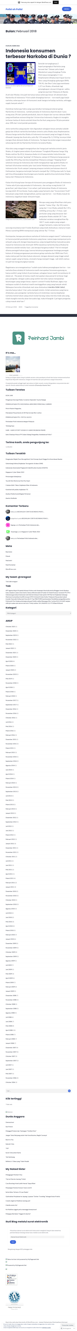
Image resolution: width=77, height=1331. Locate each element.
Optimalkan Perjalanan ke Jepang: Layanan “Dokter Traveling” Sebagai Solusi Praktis (33, 1196)
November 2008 (11, 1000)
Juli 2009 (8, 965)
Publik (34, 601)
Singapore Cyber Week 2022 (15, 472)
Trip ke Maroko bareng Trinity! (16, 1179)
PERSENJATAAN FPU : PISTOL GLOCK (19, 417)
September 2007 (11, 1060)
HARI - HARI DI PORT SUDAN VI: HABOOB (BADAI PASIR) (25, 430)
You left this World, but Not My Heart (18, 481)
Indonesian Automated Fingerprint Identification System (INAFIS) (27, 468)
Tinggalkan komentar (31, 307)
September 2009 (11, 956)
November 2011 (11, 852)
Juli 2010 (8, 913)
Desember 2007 (11, 1047)
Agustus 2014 (10, 765)
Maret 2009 (9, 982)
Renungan (45, 601)
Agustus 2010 (10, 909)
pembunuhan (47, 599)
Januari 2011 (10, 887)
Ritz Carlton (52, 601)
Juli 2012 (8, 826)
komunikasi (16, 597)
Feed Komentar (10, 565)
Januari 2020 (10, 670)
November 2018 (11, 683)
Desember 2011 (11, 848)
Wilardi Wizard (58, 603)
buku (7, 593)
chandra (11, 593)
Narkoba (16, 46)
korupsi (27, 597)
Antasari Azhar (28, 590)
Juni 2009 (9, 969)
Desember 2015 (11, 739)
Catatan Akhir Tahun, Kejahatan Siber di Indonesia (21, 485)
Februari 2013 (10, 809)
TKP (7, 1148)
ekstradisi (37, 593)
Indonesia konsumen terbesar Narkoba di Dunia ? (38, 54)
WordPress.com (11, 569)
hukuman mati (23, 595)
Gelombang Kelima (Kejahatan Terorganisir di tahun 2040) (24, 463)
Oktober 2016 (10, 718)
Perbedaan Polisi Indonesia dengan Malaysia (20, 421)
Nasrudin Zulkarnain (17, 599)
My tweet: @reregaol (18, 577)
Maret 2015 (9, 748)
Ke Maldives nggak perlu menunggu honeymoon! (21, 1209)
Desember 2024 (11, 631)
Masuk (8, 556)
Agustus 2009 (10, 961)
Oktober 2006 (10, 1082)
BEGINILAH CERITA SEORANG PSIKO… (30, 512)
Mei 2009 (9, 974)
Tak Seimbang (10, 1157)
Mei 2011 (9, 869)
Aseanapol (40, 590)
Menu (66, 9)
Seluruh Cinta (10, 1144)
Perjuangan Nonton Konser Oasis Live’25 (19, 1188)
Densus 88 (30, 593)
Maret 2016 (9, 731)
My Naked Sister (15, 1169)
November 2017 (11, 700)
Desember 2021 (11, 652)
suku (16, 603)
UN (39, 603)
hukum (8, 46)
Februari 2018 (10, 696)
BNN (20, 307)
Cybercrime (18, 593)
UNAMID (44, 603)
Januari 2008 (10, 1043)
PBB (36, 599)
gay (13, 595)
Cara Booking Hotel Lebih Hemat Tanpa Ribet (20, 1183)
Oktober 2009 (10, 952)
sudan (13, 603)
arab (34, 590)
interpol (36, 595)
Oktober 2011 (10, 856)
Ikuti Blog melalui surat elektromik (27, 1221)
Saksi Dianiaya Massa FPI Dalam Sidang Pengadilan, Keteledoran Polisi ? (29, 434)
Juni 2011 (9, 865)
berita (52, 590)
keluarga (64, 595)
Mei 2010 (9, 922)
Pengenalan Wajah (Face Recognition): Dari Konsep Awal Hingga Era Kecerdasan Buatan (34, 459)
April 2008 (9, 1030)
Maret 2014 (9, 778)
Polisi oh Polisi (14, 9)
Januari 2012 (10, 843)
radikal (39, 601)
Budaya (66, 590)
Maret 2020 (9, 665)
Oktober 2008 (10, 1004)
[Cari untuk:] (38, 1091)
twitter (36, 603)
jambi (45, 595)
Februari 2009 (10, 987)
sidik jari (8, 603)
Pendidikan (55, 599)
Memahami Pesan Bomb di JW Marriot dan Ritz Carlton (24, 413)
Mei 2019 (9, 678)
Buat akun (9, 552)
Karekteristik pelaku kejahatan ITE (17, 489)
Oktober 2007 (10, 1056)
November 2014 (11, 757)
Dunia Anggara (15, 1116)
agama (11, 590)
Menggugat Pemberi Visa (14, 1175)
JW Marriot (51, 595)
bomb (61, 590)
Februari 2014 (10, 783)
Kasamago (14, 532)
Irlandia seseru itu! (11, 1205)
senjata (67, 601)
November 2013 (11, 787)
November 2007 (11, 1052)
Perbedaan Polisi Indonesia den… (29, 525)
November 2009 (11, 948)
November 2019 (11, 674)
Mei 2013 (9, 800)
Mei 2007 (9, 1073)
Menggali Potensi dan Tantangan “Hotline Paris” (21, 1131)
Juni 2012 (9, 830)
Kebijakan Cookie (46, 1327)
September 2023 (11, 635)
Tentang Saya (10, 426)
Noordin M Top (29, 599)
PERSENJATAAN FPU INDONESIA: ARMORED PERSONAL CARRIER (29, 404)
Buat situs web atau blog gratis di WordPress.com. (22, 1322)
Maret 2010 (9, 930)
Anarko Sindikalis (11, 498)
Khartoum (9, 597)
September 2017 (11, 705)
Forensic (55, 593)
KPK (31, 597)
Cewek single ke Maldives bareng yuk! (18, 1201)
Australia (46, 590)
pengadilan (62, 599)
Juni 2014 (9, 770)
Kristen (41, 597)
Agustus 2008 (10, 1013)
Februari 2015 (10, 752)
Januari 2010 (10, 939)
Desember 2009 (11, 943)
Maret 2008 (9, 1034)
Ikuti (13, 1242)
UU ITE (50, 603)
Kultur (46, 597)
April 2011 (9, 874)
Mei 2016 (9, 726)
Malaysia (51, 597)
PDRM (40, 599)
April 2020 (9, 661)
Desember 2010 (11, 891)
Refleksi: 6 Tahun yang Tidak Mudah (17, 1161)
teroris (21, 603)
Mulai (55, 2)
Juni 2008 (9, 1021)
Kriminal (36, 597)
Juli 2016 (8, 722)
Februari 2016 (10, 735)
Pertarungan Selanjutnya (13, 476)
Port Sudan (16, 601)
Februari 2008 (10, 1039)
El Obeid (50, 593)
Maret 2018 (9, 691)
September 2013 (11, 791)
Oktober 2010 (10, 900)
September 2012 (11, 822)
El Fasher (44, 593)
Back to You (9, 1139)
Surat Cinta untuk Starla (13, 1153)
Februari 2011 (10, 882)
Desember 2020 (11, 657)
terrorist (26, 603)
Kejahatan (58, 595)
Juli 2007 (8, 1065)
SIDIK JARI (9, 395)
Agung (13, 525)
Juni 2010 (9, 917)
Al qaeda (20, 590)
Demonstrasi (10, 1122)
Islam (41, 595)
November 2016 (11, 713)
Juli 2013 (8, 796)
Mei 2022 (9, 644)
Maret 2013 (9, 804)
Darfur (25, 593)
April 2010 (9, 926)
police (68, 599)
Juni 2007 (9, 1069)
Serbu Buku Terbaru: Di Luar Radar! (17, 1192)
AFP (7, 590)
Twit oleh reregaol (11, 581)
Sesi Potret (9, 1126)
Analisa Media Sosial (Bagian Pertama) (18, 494)
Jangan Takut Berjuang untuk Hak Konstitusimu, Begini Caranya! (26, 1135)
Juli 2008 (8, 1017)
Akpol (15, 590)
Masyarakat (59, 597)
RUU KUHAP (60, 601)
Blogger (56, 590)
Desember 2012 (11, 817)
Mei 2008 (9, 1026)
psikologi (23, 601)
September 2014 (11, 761)
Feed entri (9, 560)
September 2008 (11, 1008)
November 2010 (11, 895)
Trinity (31, 603)
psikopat (29, 601)
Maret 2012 (9, 835)
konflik (22, 597)
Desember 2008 (11, 995)
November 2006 (11, 1078)
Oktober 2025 (10, 626)
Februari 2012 (10, 839)
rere (12, 512)
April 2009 (9, 978)
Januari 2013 (10, 813)
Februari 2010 (10, 935)
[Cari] (69, 1091)
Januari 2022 (10, 648)
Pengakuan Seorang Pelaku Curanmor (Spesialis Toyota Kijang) (26, 400)
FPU (65, 593)
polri (10, 601)
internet (31, 595)
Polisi (7, 601)
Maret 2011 (9, 878)
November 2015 (11, 744)
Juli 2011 (8, 861)
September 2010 (11, 904)
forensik (61, 593)
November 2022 (11, 639)
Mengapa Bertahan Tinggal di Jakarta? (18, 1214)
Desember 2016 (11, 709)
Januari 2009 (10, 991)
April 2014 (9, 774)
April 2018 (9, 687)
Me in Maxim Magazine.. (14, 408)
